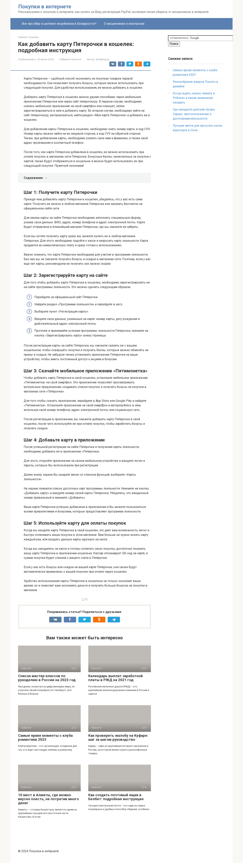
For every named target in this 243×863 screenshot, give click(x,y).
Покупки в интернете (44, 6)
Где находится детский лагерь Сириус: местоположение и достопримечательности (194, 114)
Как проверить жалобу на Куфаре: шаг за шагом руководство (118, 737)
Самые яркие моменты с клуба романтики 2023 (45, 737)
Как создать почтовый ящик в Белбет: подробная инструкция (116, 797)
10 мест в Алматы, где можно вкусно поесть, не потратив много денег (48, 799)
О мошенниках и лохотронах (124, 23)
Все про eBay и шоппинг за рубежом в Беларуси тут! (59, 23)
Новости (76, 59)
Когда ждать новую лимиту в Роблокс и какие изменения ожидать (194, 98)
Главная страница (28, 37)
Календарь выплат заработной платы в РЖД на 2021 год (115, 678)
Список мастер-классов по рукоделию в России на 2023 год (47, 678)
